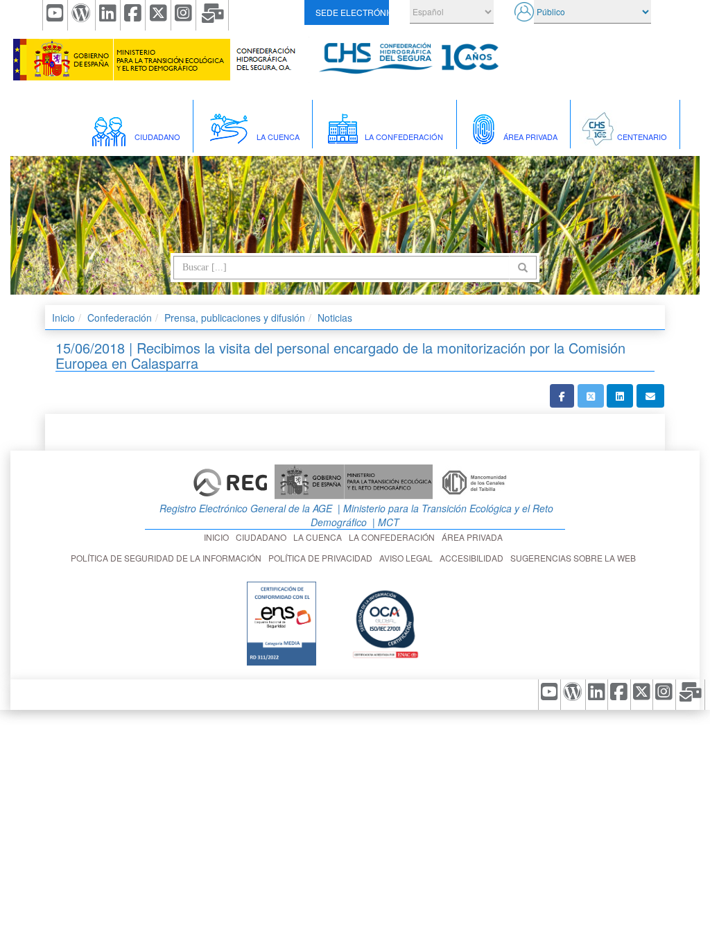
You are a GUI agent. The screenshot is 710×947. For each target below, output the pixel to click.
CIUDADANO (263, 537)
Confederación (119, 317)
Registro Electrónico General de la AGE (244, 508)
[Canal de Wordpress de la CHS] (81, 15)
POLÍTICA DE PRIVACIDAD (322, 558)
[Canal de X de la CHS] (158, 15)
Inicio (63, 317)
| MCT (384, 522)
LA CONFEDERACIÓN (394, 537)
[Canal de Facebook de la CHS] (133, 15)
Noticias (335, 317)
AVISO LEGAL (408, 558)
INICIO (218, 537)
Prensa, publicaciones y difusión (234, 317)
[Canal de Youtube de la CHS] (55, 15)
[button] (562, 396)
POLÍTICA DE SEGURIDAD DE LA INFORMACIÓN (168, 558)
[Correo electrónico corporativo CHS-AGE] (212, 15)
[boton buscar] (523, 267)
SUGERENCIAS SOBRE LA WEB (575, 558)
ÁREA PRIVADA (474, 537)
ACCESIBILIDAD (474, 558)
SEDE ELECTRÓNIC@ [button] (351, 12)
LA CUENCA (319, 537)
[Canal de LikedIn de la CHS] (108, 15)
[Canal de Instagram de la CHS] (183, 15)
